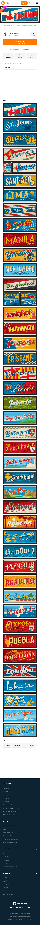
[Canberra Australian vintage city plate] (19, 368)
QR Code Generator (9, 839)
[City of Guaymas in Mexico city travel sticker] (19, 755)
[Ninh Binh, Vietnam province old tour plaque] (19, 517)
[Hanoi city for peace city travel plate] (19, 353)
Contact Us (6, 881)
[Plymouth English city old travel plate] (19, 591)
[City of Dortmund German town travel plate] (19, 532)
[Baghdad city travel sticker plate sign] (19, 295)
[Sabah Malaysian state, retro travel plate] (19, 621)
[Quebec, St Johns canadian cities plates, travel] (11, 309)
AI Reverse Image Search (11, 833)
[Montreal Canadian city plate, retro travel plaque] (19, 154)
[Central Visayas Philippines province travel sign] (19, 725)
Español (5, 905)
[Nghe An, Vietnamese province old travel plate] (19, 546)
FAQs (4, 878)
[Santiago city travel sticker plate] (19, 191)
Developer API (7, 829)
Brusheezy (6, 813)
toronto (7, 770)
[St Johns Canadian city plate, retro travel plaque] (19, 124)
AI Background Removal (10, 836)
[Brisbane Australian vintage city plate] (19, 383)
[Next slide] (33, 770)
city (25, 770)
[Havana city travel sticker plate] (19, 236)
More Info (7, 67)
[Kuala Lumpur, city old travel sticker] (19, 221)
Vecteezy (5, 816)
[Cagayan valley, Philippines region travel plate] (19, 442)
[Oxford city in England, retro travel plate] (19, 651)
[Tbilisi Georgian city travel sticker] (15, 178)
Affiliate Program (8, 857)
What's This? (20, 63)
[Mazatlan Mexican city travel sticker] (19, 636)
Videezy (5, 819)
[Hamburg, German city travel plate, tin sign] (19, 576)
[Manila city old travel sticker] (19, 250)
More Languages (8, 919)
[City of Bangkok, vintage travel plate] (19, 338)
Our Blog (6, 888)
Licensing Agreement (9, 850)
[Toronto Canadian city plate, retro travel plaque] (19, 109)
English (5, 902)
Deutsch (5, 912)
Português (6, 909)
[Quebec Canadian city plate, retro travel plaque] (19, 139)
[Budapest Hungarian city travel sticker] (19, 457)
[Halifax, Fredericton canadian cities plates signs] (11, 323)
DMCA (5, 854)
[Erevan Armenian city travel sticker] (19, 265)
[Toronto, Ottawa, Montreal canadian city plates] (7, 167)
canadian (17, 770)
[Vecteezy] (3, 3)
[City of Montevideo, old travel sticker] (19, 280)
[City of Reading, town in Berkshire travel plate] (19, 606)
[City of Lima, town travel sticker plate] (19, 206)
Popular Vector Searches (10, 860)
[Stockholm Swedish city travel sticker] (19, 502)
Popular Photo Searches (10, 864)
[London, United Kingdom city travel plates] (19, 695)
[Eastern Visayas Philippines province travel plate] (19, 740)
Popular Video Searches (10, 867)
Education (6, 826)
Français (5, 915)
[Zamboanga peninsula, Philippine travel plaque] (19, 561)
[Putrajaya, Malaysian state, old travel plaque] (19, 487)
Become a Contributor (10, 891)
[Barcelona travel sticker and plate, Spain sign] (19, 398)
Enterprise (6, 823)
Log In (31, 3)
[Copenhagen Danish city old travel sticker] (19, 472)
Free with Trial (20, 42)
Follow (34, 35)
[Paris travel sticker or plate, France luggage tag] (19, 413)
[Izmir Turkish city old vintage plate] (19, 710)
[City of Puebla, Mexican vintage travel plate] (19, 665)
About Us (6, 884)
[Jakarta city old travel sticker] (19, 427)
